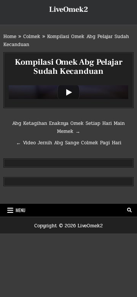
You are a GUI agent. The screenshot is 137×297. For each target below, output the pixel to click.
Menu (20, 210)
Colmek (31, 36)
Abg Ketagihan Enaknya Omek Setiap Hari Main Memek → (68, 127)
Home (9, 36)
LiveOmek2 (68, 9)
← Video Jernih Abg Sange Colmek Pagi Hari (68, 143)
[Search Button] (129, 210)
